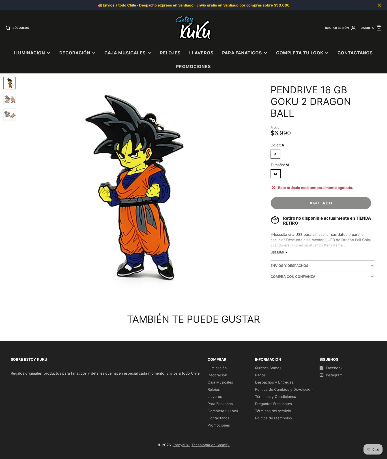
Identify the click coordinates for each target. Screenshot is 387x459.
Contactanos (355, 53)
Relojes (170, 53)
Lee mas (277, 252)
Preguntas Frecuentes (273, 403)
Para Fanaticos (242, 53)
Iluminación (29, 53)
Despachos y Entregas (274, 382)
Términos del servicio (273, 411)
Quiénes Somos (268, 368)
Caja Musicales (125, 53)
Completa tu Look (299, 53)
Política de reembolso (273, 418)
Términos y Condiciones (275, 396)
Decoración (74, 53)
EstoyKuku (181, 445)
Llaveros (201, 53)
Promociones (193, 66)
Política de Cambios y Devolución (283, 389)
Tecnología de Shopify (210, 445)
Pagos (260, 375)
